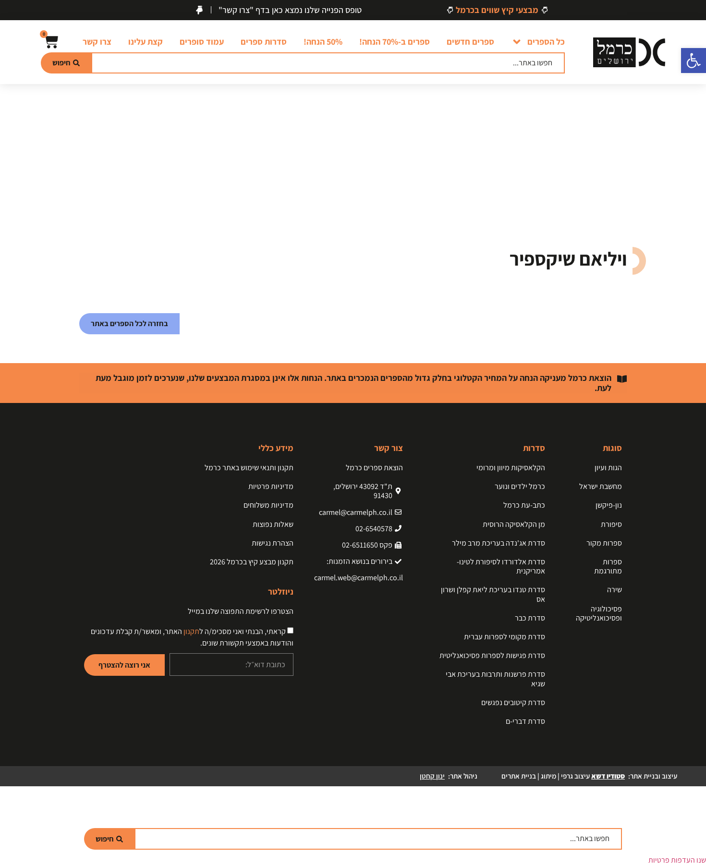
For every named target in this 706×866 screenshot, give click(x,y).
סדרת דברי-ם (525, 721)
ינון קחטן (432, 776)
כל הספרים (546, 41)
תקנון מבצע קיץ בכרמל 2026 (251, 561)
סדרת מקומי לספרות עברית (504, 636)
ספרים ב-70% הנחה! (394, 41)
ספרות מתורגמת (608, 566)
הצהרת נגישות (272, 543)
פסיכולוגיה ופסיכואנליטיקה (599, 613)
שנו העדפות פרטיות (677, 860)
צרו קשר (97, 41)
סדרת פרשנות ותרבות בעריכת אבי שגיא (495, 679)
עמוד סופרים (202, 41)
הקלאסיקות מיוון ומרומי (510, 467)
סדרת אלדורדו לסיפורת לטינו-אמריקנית (501, 566)
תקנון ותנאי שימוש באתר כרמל (249, 467)
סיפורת (611, 524)
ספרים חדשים (470, 41)
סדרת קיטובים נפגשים (513, 702)
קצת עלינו (145, 41)
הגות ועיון (608, 467)
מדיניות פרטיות (270, 486)
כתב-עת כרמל (524, 505)
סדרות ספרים (264, 41)
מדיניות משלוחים (268, 505)
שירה (614, 589)
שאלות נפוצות (273, 524)
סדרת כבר (530, 617)
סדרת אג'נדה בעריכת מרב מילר (498, 543)
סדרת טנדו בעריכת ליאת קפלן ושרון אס (493, 594)
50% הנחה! (323, 41)
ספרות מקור (604, 543)
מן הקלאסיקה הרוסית (514, 524)
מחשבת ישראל (600, 486)
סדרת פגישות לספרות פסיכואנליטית (492, 655)
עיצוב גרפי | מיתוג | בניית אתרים (563, 776)
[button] (693, 60)
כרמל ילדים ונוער (520, 486)
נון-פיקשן (609, 505)
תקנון (191, 631)
